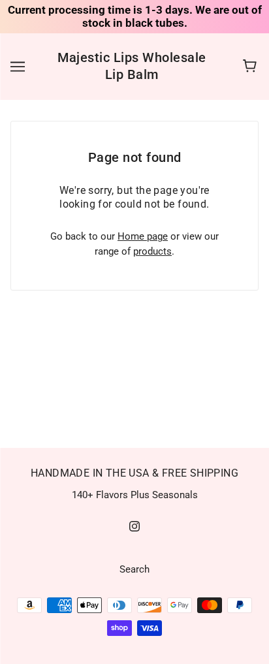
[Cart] (251, 66)
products (152, 251)
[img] (134, 526)
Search (134, 569)
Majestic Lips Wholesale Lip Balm (131, 66)
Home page (143, 236)
